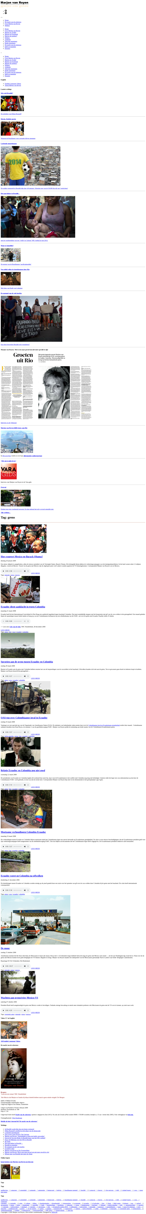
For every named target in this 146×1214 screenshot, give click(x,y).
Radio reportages (10, 43)
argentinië (25, 1190)
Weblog (7, 25)
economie (79, 1203)
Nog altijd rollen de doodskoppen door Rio (15, 269)
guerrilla (37, 1205)
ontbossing (75, 1207)
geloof (140, 1203)
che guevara (111, 1190)
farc (10, 632)
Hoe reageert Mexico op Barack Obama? (22, 556)
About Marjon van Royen (13, 85)
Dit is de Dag (6, 456)
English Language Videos (13, 83)
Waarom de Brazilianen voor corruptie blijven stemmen (18, 138)
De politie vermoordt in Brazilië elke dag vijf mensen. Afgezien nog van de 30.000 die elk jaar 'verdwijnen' (34, 188)
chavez (102, 1190)
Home (7, 20)
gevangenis (6, 1205)
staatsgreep (70, 1209)
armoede (34, 1190)
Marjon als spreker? (11, 36)
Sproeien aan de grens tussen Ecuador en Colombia (27, 661)
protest (24, 1209)
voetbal (18, 1210)
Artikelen (8, 39)
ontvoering (85, 1207)
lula (123, 1205)
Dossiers (7, 48)
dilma (36, 1203)
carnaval (94, 1190)
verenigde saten (9, 1014)
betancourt (52, 1190)
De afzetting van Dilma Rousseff (11, 114)
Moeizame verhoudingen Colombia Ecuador (23, 832)
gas (134, 1203)
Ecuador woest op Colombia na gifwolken (22, 875)
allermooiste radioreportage (33, 456)
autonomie (43, 1190)
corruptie (14, 1203)
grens (12, 575)
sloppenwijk (59, 1209)
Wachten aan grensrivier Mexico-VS (19, 997)
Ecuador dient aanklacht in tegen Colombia (23, 606)
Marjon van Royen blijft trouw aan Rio (14, 428)
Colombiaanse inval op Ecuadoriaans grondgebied (104, 725)
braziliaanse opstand (73, 1190)
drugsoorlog (68, 1203)
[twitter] (6, 11)
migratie (7, 575)
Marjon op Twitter (10, 32)
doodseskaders (46, 1203)
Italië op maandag (10, 47)
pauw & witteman (131, 1207)
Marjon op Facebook (11, 34)
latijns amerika (9, 736)
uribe (98, 1209)
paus (121, 1207)
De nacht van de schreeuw (13, 22)
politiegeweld (14, 1209)
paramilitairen (112, 1207)
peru (141, 1207)
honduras (62, 1205)
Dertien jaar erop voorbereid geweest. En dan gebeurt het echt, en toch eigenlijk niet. (27, 509)
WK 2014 (51, 1210)
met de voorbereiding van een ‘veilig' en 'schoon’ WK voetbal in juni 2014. (24, 240)
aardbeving (6, 1190)
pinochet (5, 1209)
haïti (44, 1205)
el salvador (97, 1203)
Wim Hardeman (17, 1118)
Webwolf (54, 1212)
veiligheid (105, 1209)
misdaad (26, 1207)
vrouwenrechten (39, 1210)
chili (119, 1190)
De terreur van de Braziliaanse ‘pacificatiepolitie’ (16, 264)
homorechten (52, 1205)
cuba (22, 1203)
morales (34, 1207)
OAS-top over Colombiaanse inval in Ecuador (24, 717)
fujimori (127, 1203)
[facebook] (6, 13)
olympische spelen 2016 (62, 1207)
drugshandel (57, 1203)
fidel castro (118, 1203)
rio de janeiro (34, 1209)
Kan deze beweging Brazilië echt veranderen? (15, 344)
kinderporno (87, 1205)
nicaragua (43, 1207)
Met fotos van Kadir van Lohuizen (11, 288)
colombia (25, 632)
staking (79, 1209)
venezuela (115, 1209)
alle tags (70, 1210)
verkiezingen (138, 1209)
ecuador (18, 632)
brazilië (85, 1190)
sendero (50, 1209)
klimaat (104, 1205)
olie (50, 1207)
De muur (5, 948)
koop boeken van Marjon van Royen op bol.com (17, 1162)
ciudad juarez (128, 1190)
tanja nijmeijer (89, 1209)
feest (111, 1203)
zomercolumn (62, 1210)
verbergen (4, 1201)
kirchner (96, 1205)
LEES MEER (35, 573)
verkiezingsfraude (8, 1210)
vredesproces (27, 1210)
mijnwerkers (16, 1207)
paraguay (102, 1207)
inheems (71, 1205)
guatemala (28, 1205)
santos (43, 1209)
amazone (15, 1190)
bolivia (61, 1190)
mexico (17, 575)
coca (14, 632)
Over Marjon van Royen (12, 24)
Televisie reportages (11, 41)
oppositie (94, 1207)
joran (79, 1205)
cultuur (29, 1203)
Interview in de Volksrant (9, 423)
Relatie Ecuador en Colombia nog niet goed (23, 770)
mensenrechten (132, 1205)
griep (20, 1205)
